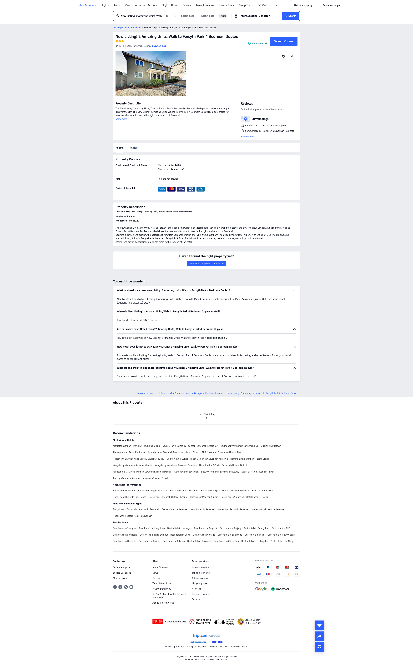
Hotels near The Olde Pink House (129, 497)
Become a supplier (201, 594)
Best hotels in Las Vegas (179, 528)
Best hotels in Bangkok (205, 528)
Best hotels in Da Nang (282, 541)
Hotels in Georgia (193, 393)
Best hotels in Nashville (124, 541)
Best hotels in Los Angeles (254, 541)
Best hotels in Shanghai (124, 528)
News (155, 572)
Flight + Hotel (169, 5)
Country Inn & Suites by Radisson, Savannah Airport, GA (190, 446)
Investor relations (200, 567)
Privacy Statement (161, 588)
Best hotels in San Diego (230, 534)
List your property (201, 583)
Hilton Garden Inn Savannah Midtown (209, 459)
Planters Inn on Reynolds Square (129, 452)
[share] (319, 636)
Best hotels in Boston (149, 541)
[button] (275, 5)
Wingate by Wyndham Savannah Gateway (176, 465)
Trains (117, 5)
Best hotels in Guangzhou (256, 528)
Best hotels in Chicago (204, 534)
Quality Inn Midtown (271, 446)
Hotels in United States (169, 393)
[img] (151, 73)
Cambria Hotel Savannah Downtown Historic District (173, 452)
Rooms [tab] (120, 147)
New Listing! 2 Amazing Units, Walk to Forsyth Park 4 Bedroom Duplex (177, 36)
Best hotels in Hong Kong (152, 528)
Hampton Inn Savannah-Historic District (249, 459)
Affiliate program (200, 578)
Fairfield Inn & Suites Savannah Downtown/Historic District (142, 471)
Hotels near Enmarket (262, 490)
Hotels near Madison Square (204, 497)
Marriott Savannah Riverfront (127, 446)
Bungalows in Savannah (125, 509)
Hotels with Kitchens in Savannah (268, 509)
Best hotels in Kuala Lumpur (154, 534)
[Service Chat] (319, 647)
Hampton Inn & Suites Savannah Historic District (223, 465)
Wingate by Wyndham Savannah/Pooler (132, 465)
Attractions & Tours (146, 5)
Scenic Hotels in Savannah (175, 509)
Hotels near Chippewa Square (152, 490)
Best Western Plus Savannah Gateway (220, 471)
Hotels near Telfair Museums (184, 490)
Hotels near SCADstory (124, 490)
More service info (121, 578)
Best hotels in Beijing (230, 528)
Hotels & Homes (86, 5)
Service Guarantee (122, 572)
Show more (121, 119)
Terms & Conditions (162, 583)
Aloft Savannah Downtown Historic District (223, 452)
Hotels (152, 393)
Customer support (122, 567)
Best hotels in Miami (255, 534)
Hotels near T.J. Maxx (257, 497)
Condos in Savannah (149, 509)
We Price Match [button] (259, 43)
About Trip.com (160, 567)
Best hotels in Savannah (199, 541)
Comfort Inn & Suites (177, 459)
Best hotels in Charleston (226, 541)
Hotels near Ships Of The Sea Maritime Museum (225, 490)
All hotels (196, 588)
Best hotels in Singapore (125, 534)
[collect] (319, 625)
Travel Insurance (205, 5)
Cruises (187, 5)
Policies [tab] (133, 147)
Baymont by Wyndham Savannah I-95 (239, 446)
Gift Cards (263, 5)
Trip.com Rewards (201, 572)
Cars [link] (127, 5)
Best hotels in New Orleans (281, 534)
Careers (156, 578)
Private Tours (226, 5)
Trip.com (141, 393)
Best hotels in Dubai (180, 534)
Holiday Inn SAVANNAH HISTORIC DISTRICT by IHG (138, 459)
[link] (303, 5)
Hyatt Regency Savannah (186, 471)
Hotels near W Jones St (232, 497)
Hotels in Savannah (214, 393)
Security (196, 599)
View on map (247, 136)
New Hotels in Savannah (203, 509)
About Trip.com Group (163, 602)
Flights (105, 5)
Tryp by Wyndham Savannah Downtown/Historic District (140, 478)
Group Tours (245, 5)
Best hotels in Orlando (174, 541)
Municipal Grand (152, 446)
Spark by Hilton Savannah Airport (258, 471)
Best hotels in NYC (281, 528)
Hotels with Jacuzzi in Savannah (233, 509)
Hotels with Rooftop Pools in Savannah (132, 516)
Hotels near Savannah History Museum (168, 497)
